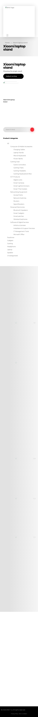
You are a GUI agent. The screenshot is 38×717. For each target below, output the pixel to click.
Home (7, 43)
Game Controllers (19, 165)
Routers (16, 201)
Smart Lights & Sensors (21, 186)
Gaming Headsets (19, 171)
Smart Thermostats (20, 189)
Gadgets (10, 240)
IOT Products (15, 177)
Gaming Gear (15, 162)
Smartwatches (18, 216)
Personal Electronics (17, 207)
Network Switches (19, 198)
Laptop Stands (18, 152)
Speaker (10, 253)
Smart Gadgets (18, 213)
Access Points (18, 195)
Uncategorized (12, 256)
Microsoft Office (18, 234)
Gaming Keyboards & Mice (22, 174)
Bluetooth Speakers (20, 210)
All (8, 143)
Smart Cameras (18, 183)
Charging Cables (19, 149)
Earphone (10, 237)
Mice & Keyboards (19, 156)
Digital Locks (17, 180)
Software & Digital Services (19, 222)
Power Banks (18, 159)
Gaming (10, 243)
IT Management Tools (21, 231)
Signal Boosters (18, 204)
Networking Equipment (18, 192)
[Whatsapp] (21, 35)
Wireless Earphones (20, 219)
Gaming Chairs (18, 168)
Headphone (11, 246)
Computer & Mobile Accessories (21, 146)
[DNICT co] (19, 20)
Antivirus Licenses (19, 225)
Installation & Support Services (24, 228)
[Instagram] (18, 35)
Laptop (9, 249)
